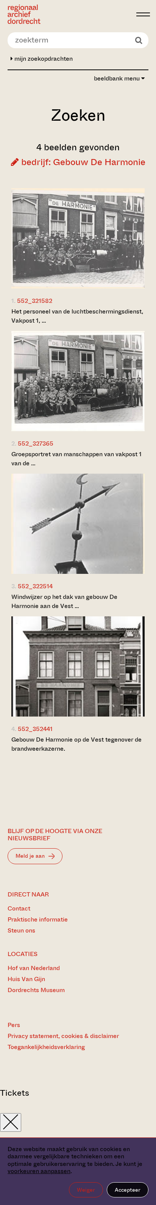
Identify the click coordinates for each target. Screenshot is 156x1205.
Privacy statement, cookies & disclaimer (63, 1036)
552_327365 (35, 443)
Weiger (86, 1190)
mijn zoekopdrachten (43, 58)
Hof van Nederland (34, 968)
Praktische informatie (38, 919)
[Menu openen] (143, 14)
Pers (14, 1025)
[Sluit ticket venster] (10, 1122)
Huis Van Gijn (26, 979)
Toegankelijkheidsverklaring (46, 1047)
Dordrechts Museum (36, 990)
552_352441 (35, 729)
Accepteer (127, 1190)
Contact (19, 908)
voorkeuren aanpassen (39, 1171)
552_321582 (34, 300)
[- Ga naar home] (70, 14)
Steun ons (21, 930)
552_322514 (35, 586)
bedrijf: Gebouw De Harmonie (82, 162)
